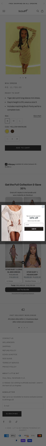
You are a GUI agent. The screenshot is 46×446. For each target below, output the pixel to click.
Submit (34, 229)
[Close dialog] (43, 207)
